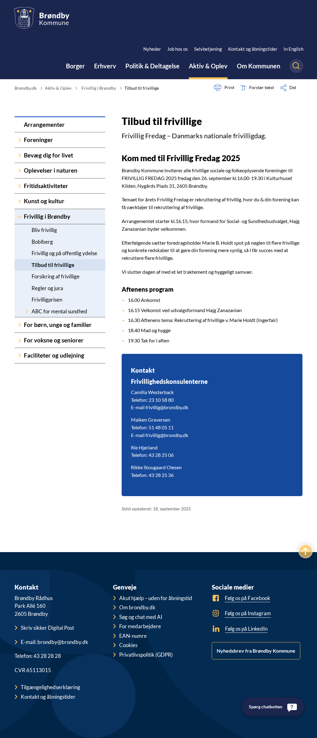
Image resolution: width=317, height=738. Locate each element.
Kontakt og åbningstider (252, 49)
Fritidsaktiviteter (46, 185)
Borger (75, 66)
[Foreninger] (19, 140)
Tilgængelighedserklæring (50, 687)
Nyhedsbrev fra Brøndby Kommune (256, 651)
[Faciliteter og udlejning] (19, 355)
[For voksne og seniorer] (19, 340)
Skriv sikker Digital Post (47, 627)
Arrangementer (44, 124)
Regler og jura (47, 288)
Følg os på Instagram (248, 613)
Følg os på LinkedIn (246, 628)
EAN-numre (133, 636)
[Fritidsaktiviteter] (19, 186)
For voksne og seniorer (54, 340)
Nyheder (152, 49)
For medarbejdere (140, 626)
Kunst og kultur (44, 200)
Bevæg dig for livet (48, 155)
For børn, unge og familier (58, 324)
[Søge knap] (296, 66)
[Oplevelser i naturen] (19, 170)
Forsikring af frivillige (56, 276)
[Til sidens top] (305, 551)
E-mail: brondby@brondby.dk (54, 642)
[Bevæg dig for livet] (19, 155)
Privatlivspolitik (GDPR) (146, 654)
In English (293, 49)
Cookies (128, 645)
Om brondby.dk (137, 607)
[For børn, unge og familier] (19, 325)
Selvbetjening (208, 49)
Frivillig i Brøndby (47, 216)
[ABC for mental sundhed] (26, 311)
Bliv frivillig (44, 230)
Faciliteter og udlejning (54, 355)
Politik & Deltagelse (152, 66)
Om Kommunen (258, 66)
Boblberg (42, 241)
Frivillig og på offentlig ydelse (64, 253)
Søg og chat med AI (140, 617)
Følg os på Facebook (247, 598)
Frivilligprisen (47, 299)
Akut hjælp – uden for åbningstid (155, 598)
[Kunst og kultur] (19, 201)
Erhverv (105, 66)
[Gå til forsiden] (41, 18)
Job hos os (177, 49)
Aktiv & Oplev (208, 66)
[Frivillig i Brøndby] (19, 216)
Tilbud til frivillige (53, 265)
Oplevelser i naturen (50, 170)
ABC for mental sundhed (59, 311)
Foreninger (38, 139)
